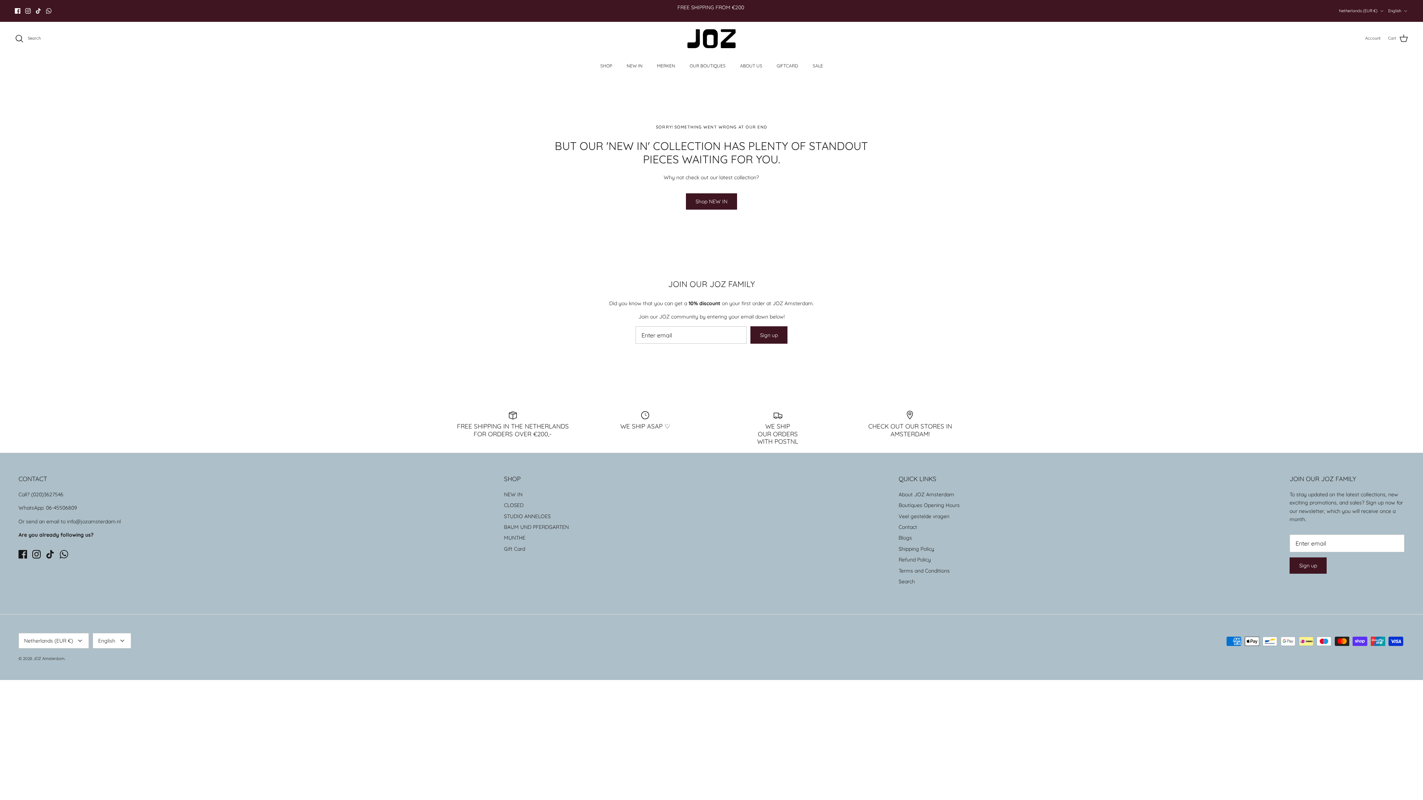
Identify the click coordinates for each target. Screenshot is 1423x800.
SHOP (606, 66)
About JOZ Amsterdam (926, 494)
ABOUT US (751, 66)
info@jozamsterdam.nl (94, 521)
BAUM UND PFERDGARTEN (536, 527)
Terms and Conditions (924, 570)
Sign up (769, 335)
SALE (818, 66)
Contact (908, 527)
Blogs (905, 537)
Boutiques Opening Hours (929, 505)
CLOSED (514, 505)
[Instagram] (28, 11)
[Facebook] (17, 11)
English (1394, 10)
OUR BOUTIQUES (708, 66)
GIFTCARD (787, 66)
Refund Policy (915, 559)
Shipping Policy (916, 549)
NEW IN (635, 66)
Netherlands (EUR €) (1358, 10)
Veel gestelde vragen (924, 516)
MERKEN (666, 66)
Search (907, 581)
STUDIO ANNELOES (527, 516)
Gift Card (514, 549)
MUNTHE (514, 537)
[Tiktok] (38, 11)
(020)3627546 (47, 494)
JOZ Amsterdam (48, 658)
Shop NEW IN (711, 201)
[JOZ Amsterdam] (711, 38)
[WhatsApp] (49, 11)
